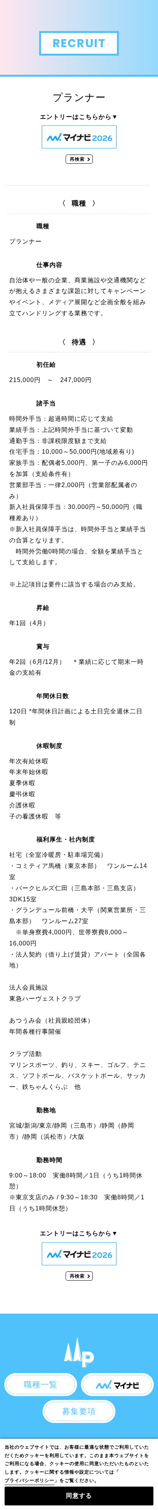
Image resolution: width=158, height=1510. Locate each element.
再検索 (77, 159)
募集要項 (79, 1411)
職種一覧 (41, 1384)
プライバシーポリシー (29, 1480)
